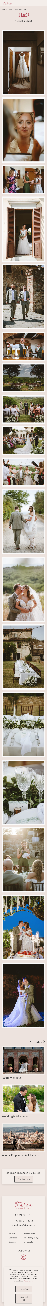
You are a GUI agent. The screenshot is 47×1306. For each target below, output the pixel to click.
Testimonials (30, 1234)
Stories (12, 1242)
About (12, 1234)
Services (13, 1238)
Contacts (28, 1242)
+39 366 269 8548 (23, 1221)
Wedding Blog (31, 1238)
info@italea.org (27, 1225)
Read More (28, 1281)
